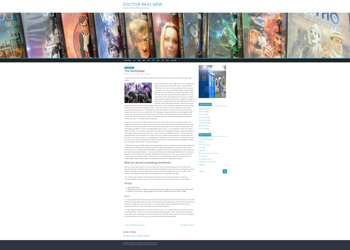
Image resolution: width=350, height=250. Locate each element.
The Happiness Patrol (205, 159)
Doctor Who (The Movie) (206, 139)
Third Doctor (202, 128)
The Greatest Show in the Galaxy (208, 153)
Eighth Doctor (203, 109)
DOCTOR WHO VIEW (142, 4)
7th (163, 60)
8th (167, 60)
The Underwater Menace (134, 225)
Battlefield (202, 150)
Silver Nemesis (203, 156)
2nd (139, 60)
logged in (134, 236)
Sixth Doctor (202, 126)
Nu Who (173, 60)
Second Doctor (129, 67)
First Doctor (202, 114)
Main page (127, 60)
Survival (201, 142)
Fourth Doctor (203, 117)
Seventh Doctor (203, 123)
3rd (144, 60)
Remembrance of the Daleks (207, 162)
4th (148, 60)
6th (158, 60)
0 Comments (146, 74)
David (138, 74)
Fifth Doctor (202, 111)
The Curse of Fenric (204, 145)
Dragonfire (202, 164)
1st (134, 60)
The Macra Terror (188, 225)
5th (153, 60)
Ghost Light (202, 148)
